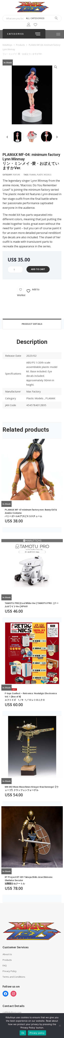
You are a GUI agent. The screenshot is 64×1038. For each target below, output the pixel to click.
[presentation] (7, 136)
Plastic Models (44, 174)
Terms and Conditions (14, 976)
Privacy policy (37, 1033)
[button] (56, 67)
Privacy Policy (10, 971)
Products (7, 960)
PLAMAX (32, 174)
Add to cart (38, 269)
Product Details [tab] (32, 323)
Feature (16, 174)
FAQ (5, 965)
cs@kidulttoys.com (12, 1012)
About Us (7, 954)
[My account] (28, 25)
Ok (22, 1033)
